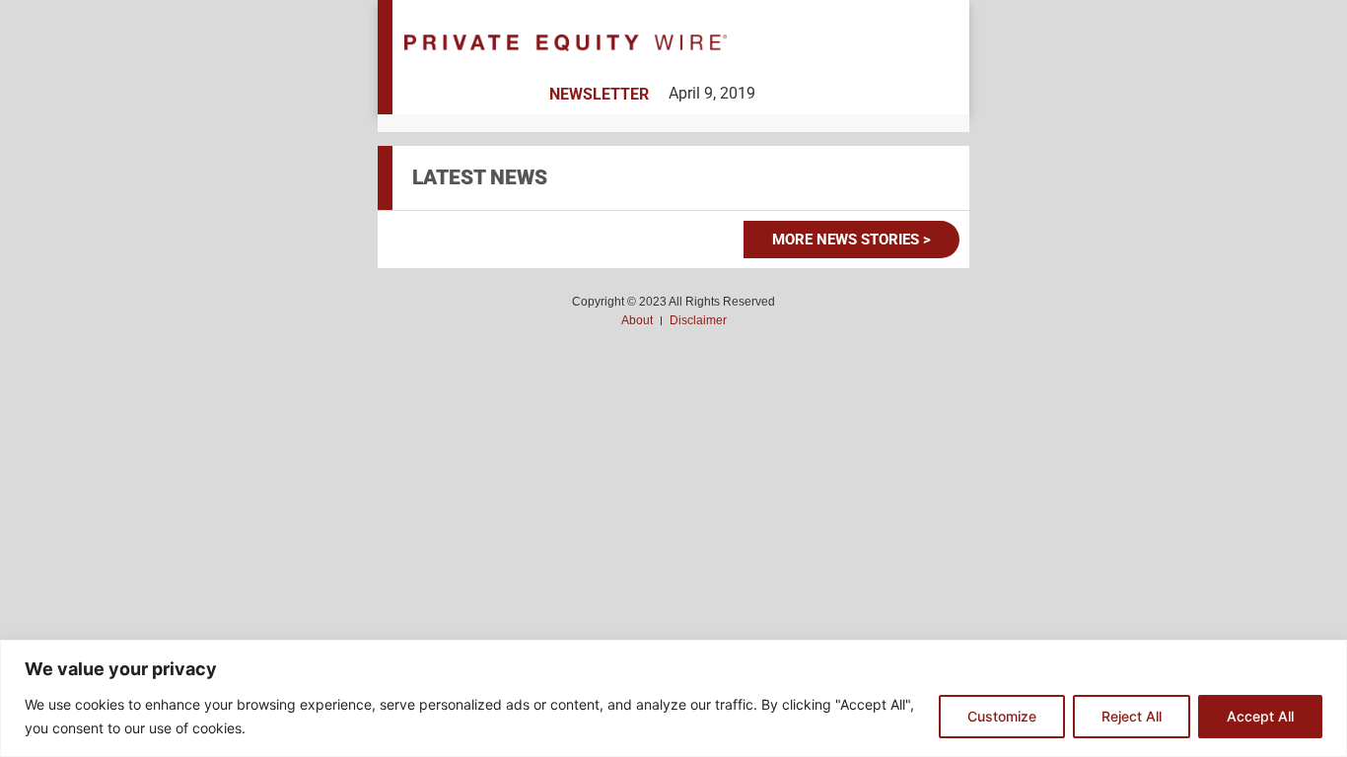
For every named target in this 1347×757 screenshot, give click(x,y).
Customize (1001, 716)
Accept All (1260, 716)
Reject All (1131, 716)
